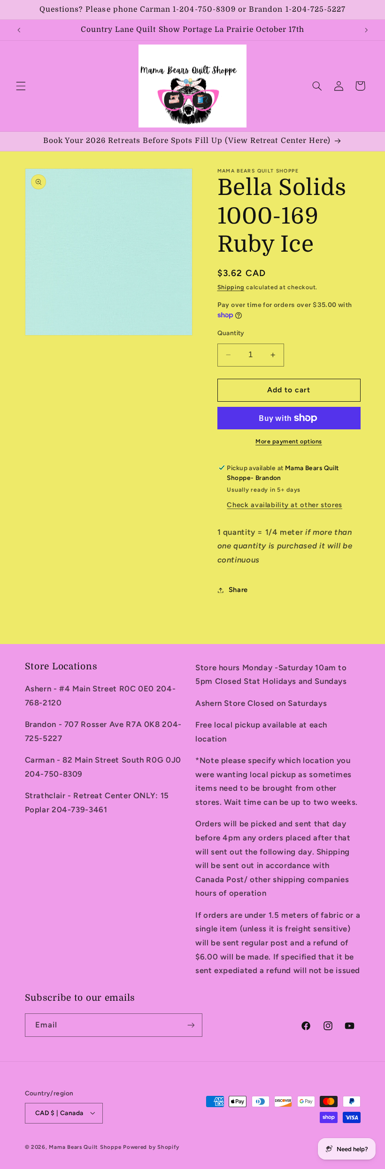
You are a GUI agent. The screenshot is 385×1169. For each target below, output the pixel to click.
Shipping (231, 287)
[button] (20, 86)
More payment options (288, 441)
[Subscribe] (190, 1024)
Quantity (231, 333)
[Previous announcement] (18, 30)
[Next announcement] (366, 30)
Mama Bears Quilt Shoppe (85, 1147)
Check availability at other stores (284, 505)
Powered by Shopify (151, 1147)
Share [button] (238, 589)
